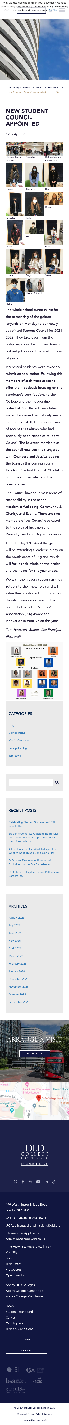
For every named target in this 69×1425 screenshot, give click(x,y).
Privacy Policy (35, 1413)
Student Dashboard (19, 1312)
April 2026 (15, 948)
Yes (50, 10)
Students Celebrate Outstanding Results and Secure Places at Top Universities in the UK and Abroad (33, 837)
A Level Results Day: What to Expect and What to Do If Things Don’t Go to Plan (33, 851)
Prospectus (13, 1270)
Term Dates (13, 1264)
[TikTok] (53, 1181)
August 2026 (16, 918)
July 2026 (14, 925)
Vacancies (26, 1350)
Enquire (26, 1339)
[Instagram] (30, 1181)
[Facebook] (23, 1181)
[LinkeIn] (46, 1181)
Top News (15, 756)
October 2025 (17, 994)
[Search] (56, 782)
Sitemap (21, 1413)
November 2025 (19, 987)
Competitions (17, 733)
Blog (11, 725)
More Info (34, 1053)
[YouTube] (38, 1181)
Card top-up (14, 1323)
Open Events (15, 1275)
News (10, 1306)
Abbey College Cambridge (24, 1291)
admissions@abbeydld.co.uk (25, 1239)
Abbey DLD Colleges (20, 1285)
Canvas (11, 1317)
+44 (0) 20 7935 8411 (31, 1218)
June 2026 (15, 933)
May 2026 (15, 941)
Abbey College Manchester (25, 1296)
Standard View (32, 1247)
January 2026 (17, 971)
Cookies (47, 1413)
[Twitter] (15, 1181)
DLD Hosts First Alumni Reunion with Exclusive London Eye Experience (31, 862)
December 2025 (18, 979)
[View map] (34, 1101)
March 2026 (16, 956)
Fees (9, 1258)
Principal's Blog (18, 748)
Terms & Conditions (19, 1329)
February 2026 (17, 964)
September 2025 (19, 1002)
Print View (13, 1247)
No (55, 10)
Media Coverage (19, 740)
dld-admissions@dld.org (44, 1226)
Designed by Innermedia (34, 1420)
